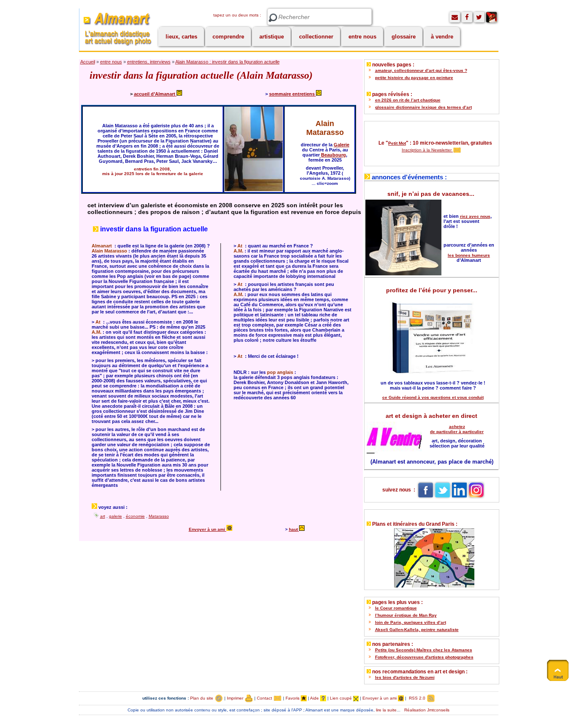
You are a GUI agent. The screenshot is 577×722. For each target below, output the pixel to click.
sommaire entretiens (292, 93)
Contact (265, 698)
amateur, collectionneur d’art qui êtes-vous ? (421, 70)
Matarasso (159, 516)
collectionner (316, 36)
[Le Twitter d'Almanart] (479, 17)
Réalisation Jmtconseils (426, 710)
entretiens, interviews (149, 61)
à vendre (442, 36)
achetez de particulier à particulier (457, 429)
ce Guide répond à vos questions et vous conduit (433, 397)
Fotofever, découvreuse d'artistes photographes (424, 657)
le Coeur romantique (396, 608)
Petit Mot (397, 143)
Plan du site (202, 698)
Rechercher (273, 18)
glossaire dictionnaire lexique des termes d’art (423, 107)
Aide (315, 698)
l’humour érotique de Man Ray (406, 615)
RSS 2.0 (417, 698)
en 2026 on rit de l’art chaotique (408, 100)
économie (135, 516)
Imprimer (236, 698)
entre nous (362, 36)
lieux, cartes (181, 36)
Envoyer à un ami (207, 529)
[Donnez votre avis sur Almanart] (454, 17)
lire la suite (386, 710)
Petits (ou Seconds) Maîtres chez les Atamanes (423, 650)
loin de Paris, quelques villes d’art (410, 622)
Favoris (293, 698)
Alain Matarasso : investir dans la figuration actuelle (227, 61)
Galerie (341, 144)
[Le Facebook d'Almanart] (467, 17)
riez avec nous (475, 216)
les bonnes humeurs (469, 255)
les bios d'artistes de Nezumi (405, 677)
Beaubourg (333, 154)
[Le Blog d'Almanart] (491, 17)
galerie (115, 516)
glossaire (404, 36)
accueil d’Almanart (154, 93)
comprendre (228, 36)
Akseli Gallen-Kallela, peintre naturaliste (417, 629)
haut (293, 529)
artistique (271, 36)
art (102, 516)
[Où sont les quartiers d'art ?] (431, 556)
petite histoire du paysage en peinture (414, 77)
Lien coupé (341, 698)
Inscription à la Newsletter (427, 150)
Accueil (87, 61)
